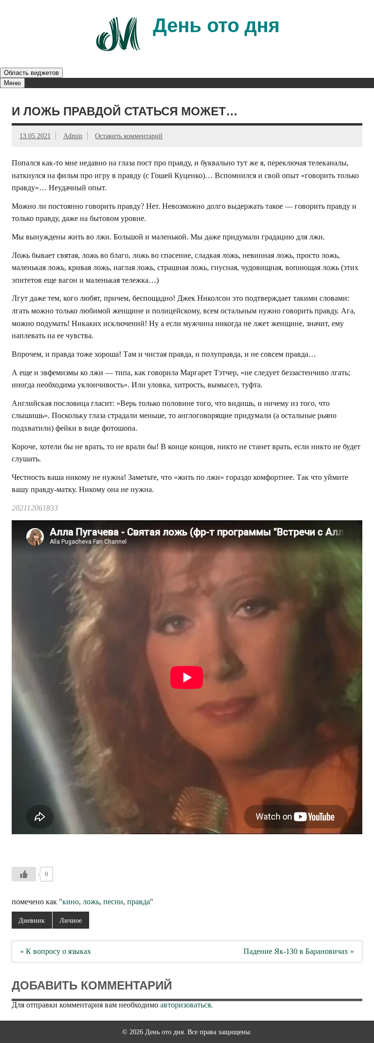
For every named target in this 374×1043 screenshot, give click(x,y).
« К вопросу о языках (55, 951)
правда (138, 901)
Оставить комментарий (129, 136)
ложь (91, 901)
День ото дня (216, 25)
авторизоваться (185, 1005)
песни (113, 901)
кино (70, 901)
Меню (12, 83)
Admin (72, 136)
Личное (70, 920)
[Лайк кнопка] (24, 874)
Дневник (32, 920)
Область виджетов (31, 72)
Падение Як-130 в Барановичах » (298, 951)
